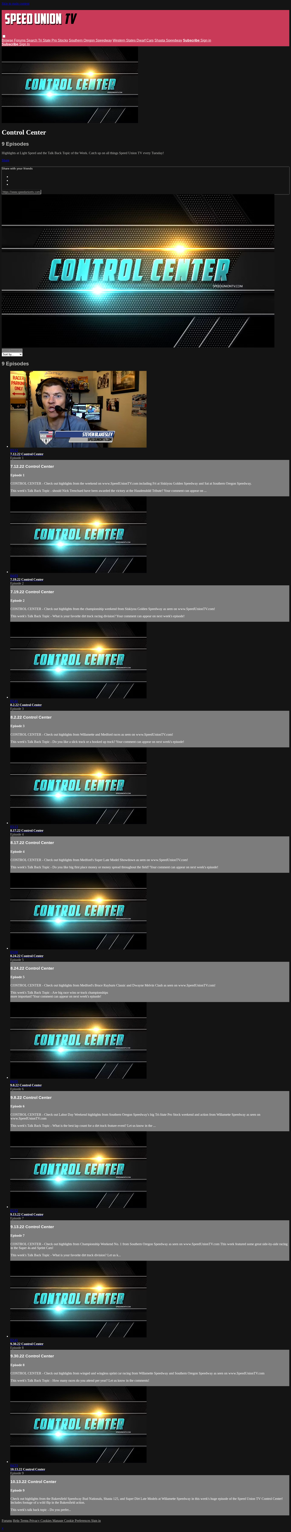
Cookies (46, 1520)
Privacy (34, 1520)
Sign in (205, 40)
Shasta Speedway (168, 40)
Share (5, 160)
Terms (24, 1520)
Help (16, 1520)
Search (32, 40)
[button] (4, 36)
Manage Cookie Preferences (71, 1520)
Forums (20, 40)
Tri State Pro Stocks (53, 40)
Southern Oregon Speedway (90, 40)
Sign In (24, 44)
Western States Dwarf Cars (133, 40)
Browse (8, 40)
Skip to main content (15, 3)
